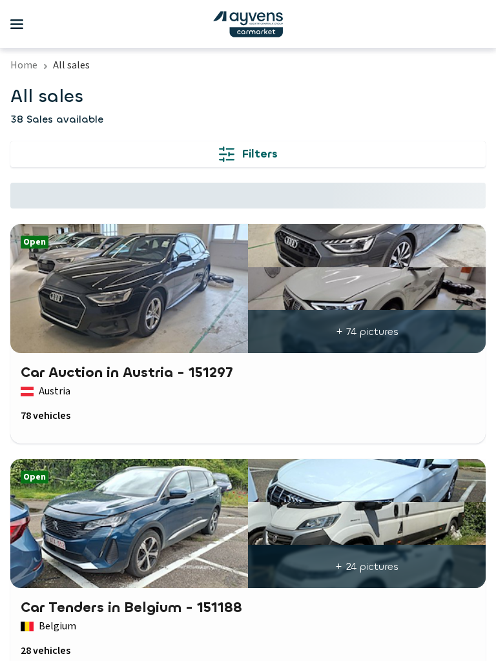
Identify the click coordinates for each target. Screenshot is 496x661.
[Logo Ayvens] (248, 24)
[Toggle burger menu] (17, 24)
